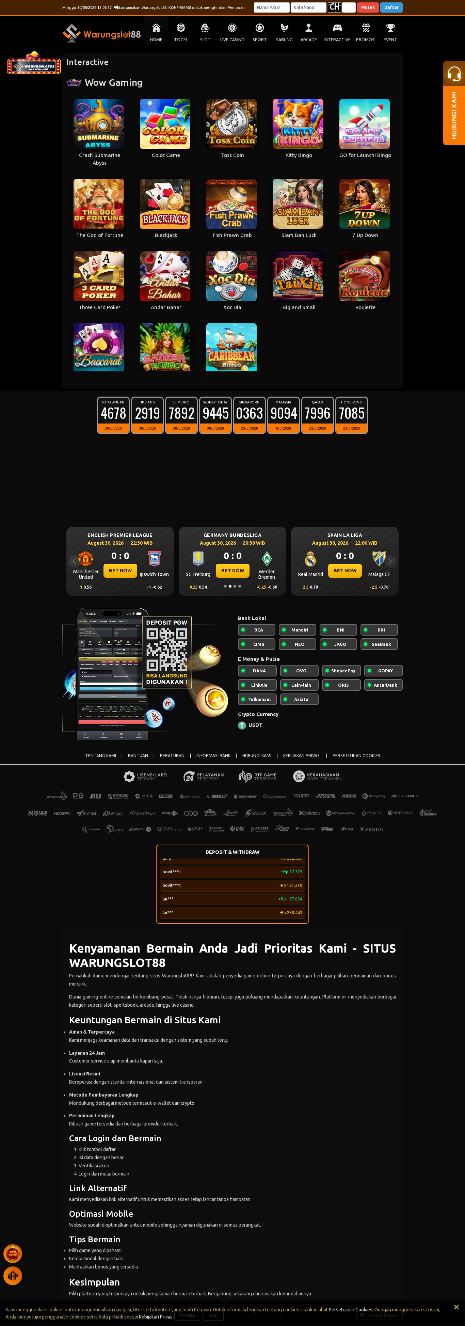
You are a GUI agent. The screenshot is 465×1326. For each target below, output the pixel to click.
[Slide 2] (230, 586)
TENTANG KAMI (100, 755)
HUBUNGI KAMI (256, 755)
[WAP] (12, 1275)
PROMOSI (365, 39)
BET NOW (120, 570)
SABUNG (284, 39)
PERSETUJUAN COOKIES (356, 755)
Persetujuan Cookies (350, 1309)
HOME (156, 39)
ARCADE (309, 39)
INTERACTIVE (337, 39)
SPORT (260, 39)
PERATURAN (172, 755)
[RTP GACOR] (12, 1253)
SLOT (205, 39)
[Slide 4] (239, 586)
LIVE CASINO (232, 39)
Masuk (368, 7)
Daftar (391, 7)
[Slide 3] (235, 586)
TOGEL (181, 39)
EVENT (390, 39)
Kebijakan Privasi (156, 1317)
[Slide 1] (225, 586)
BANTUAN (138, 755)
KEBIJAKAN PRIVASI (302, 755)
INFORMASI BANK (213, 755)
